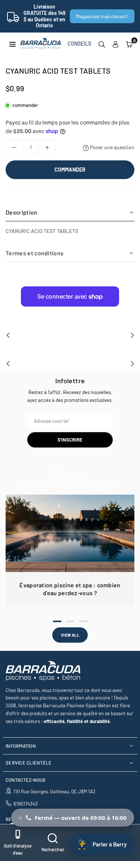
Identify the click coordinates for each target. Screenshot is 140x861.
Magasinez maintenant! (102, 16)
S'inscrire (70, 440)
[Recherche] (102, 44)
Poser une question (111, 147)
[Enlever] (14, 147)
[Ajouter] (47, 147)
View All (70, 635)
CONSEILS (79, 43)
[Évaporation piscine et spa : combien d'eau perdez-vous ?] (70, 533)
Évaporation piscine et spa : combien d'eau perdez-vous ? (70, 588)
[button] (129, 44)
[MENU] (12, 43)
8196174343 (25, 804)
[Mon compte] (115, 44)
